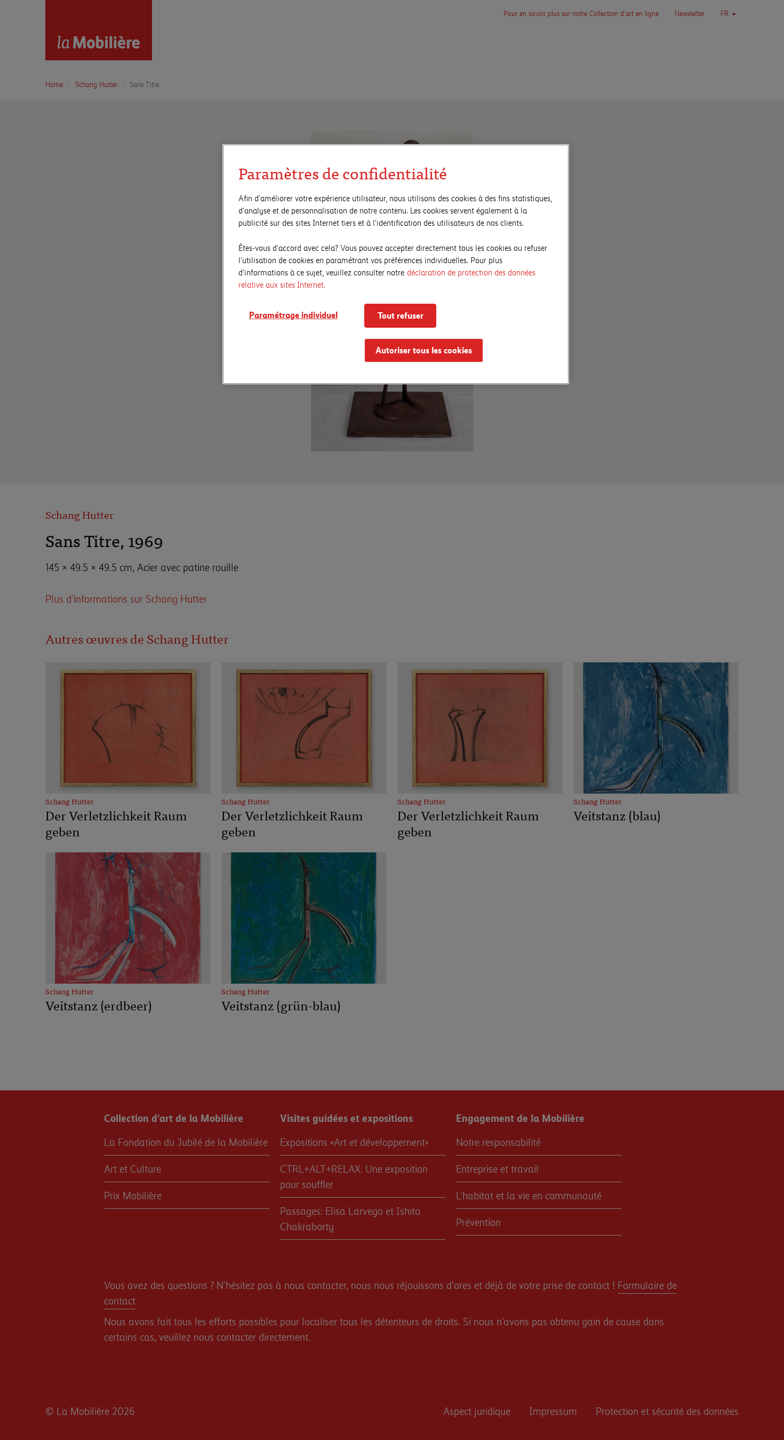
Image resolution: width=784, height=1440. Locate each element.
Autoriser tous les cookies (423, 350)
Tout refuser (400, 315)
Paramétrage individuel (293, 314)
